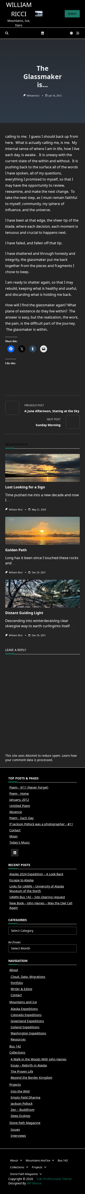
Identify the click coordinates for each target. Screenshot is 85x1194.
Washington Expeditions (28, 1033)
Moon (13, 836)
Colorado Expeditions (26, 1015)
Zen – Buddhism (22, 1110)
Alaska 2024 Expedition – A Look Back (36, 874)
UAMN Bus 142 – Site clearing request (37, 897)
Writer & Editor (21, 989)
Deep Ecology (20, 1116)
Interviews (18, 1136)
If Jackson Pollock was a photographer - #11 (41, 824)
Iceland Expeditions (25, 1027)
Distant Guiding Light (24, 612)
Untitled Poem (19, 806)
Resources (18, 1039)
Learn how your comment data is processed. (41, 757)
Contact (14, 830)
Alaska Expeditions (24, 1009)
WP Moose (34, 1183)
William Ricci (16, 509)
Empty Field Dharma (25, 1097)
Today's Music (19, 842)
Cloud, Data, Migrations (28, 977)
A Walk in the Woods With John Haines (38, 1059)
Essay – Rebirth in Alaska (29, 1065)
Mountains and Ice (23, 1002)
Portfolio (17, 983)
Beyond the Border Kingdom (31, 1077)
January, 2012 (19, 800)
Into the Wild (20, 1091)
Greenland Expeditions (27, 1021)
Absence (15, 812)
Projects (15, 1084)
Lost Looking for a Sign (25, 487)
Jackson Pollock (21, 1103)
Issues (15, 1129)
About (13, 970)
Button (72, 14)
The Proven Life (22, 1071)
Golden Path (16, 550)
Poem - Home (19, 793)
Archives (14, 942)
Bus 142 (15, 1046)
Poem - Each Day (21, 818)
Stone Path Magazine (24, 1123)
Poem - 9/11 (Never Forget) (28, 787)
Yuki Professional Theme (54, 1179)
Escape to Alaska (21, 880)
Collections (17, 1052)
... (8, 500)
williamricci (33, 95)
